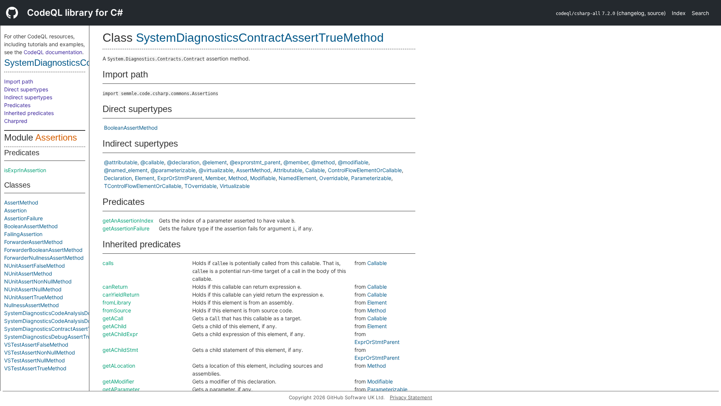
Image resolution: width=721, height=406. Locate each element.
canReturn (115, 286)
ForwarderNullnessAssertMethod (44, 258)
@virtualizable (216, 170)
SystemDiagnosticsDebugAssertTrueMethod (58, 336)
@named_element (126, 170)
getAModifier (118, 381)
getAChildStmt (120, 350)
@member (296, 162)
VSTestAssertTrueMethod (35, 368)
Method (237, 178)
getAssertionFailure (126, 228)
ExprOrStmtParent (179, 178)
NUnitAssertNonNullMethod (38, 281)
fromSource (117, 310)
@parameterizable (173, 170)
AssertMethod (21, 202)
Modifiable (263, 178)
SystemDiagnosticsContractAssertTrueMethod (61, 329)
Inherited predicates (29, 113)
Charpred (15, 121)
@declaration (183, 162)
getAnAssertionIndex (128, 220)
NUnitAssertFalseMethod (34, 265)
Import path (18, 81)
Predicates (17, 105)
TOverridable (200, 186)
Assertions (56, 137)
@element (214, 162)
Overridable (333, 178)
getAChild (115, 326)
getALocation (119, 365)
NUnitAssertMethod (28, 273)
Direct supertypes (26, 89)
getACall (113, 318)
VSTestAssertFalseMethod (36, 344)
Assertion (15, 210)
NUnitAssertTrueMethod (33, 297)
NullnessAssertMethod (31, 305)
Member (215, 178)
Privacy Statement (411, 397)
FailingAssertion (23, 234)
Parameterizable (371, 178)
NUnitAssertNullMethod (33, 289)
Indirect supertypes (28, 97)
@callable (152, 162)
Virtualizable (235, 186)
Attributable (287, 170)
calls (108, 263)
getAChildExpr (120, 334)
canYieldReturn (121, 294)
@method (323, 162)
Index (679, 13)
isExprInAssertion (25, 170)
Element (144, 178)
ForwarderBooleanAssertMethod (43, 250)
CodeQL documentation (53, 52)
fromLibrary (117, 302)
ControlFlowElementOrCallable (365, 170)
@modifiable (353, 162)
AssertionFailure (23, 218)
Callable (315, 170)
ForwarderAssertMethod (33, 242)
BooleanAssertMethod (31, 226)
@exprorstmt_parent (255, 162)
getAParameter (121, 389)
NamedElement (297, 178)
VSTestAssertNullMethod (34, 360)
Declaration (118, 178)
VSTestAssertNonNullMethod (39, 352)
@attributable (120, 162)
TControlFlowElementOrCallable (142, 186)
